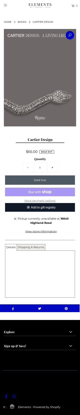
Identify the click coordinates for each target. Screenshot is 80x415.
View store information (41, 231)
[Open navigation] (10, 5)
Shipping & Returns (31, 247)
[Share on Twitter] (39, 308)
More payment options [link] (40, 200)
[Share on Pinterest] (66, 308)
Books (22, 21)
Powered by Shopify (46, 407)
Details (11, 247)
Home (7, 21)
